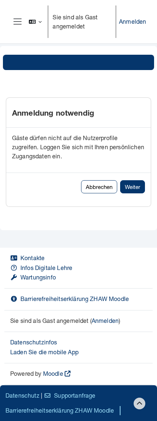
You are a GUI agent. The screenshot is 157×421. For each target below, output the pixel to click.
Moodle (53, 373)
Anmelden (132, 21)
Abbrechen (99, 187)
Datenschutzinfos (33, 342)
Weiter (132, 187)
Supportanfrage (74, 395)
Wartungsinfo (38, 277)
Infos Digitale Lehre (46, 267)
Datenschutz (22, 395)
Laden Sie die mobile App (44, 351)
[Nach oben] (139, 403)
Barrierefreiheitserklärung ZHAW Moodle (74, 298)
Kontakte (32, 257)
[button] (35, 21)
